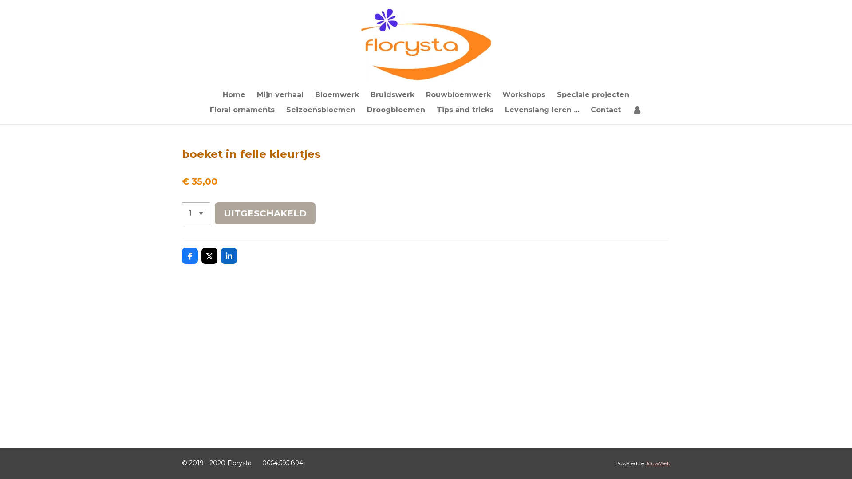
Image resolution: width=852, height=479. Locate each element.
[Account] (637, 110)
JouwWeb (658, 463)
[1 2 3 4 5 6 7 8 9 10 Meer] (196, 213)
